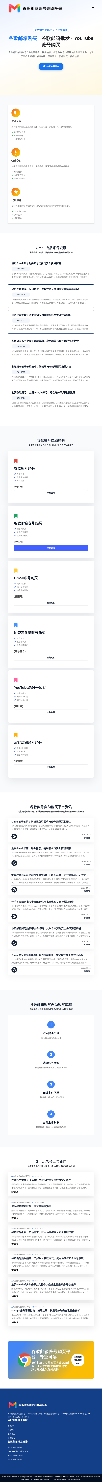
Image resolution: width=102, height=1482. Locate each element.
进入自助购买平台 (51, 66)
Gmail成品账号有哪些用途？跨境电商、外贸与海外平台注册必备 (47, 955)
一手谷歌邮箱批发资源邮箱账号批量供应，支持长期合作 (42, 901)
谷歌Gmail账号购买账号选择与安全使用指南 (36, 263)
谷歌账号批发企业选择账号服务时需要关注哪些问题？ (41, 1180)
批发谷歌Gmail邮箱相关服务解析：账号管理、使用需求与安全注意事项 (49, 875)
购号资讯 (11, 1438)
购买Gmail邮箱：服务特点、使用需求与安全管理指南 (41, 848)
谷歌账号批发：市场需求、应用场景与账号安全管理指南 (42, 1232)
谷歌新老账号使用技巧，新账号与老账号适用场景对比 (41, 366)
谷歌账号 (11, 1426)
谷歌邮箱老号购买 (15, 1459)
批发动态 (11, 1434)
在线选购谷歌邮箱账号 (78, 1360)
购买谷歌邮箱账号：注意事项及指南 (31, 1206)
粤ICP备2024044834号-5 (40, 1479)
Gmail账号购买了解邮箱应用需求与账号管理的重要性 (41, 821)
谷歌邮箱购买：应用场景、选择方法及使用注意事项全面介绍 (45, 289)
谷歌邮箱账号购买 (15, 1447)
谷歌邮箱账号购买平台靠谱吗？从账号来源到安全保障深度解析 (46, 928)
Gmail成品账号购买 (15, 1455)
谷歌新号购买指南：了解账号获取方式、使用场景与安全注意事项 (47, 1258)
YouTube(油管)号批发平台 (18, 1451)
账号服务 (11, 1430)
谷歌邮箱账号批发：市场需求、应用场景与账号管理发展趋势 (45, 340)
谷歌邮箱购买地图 (59, 1479)
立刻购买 (51, 493)
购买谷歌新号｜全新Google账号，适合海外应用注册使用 (43, 392)
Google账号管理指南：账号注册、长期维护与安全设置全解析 (45, 1310)
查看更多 (87, 838)
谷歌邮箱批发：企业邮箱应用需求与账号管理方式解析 (41, 315)
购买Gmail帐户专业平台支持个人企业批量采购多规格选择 (43, 1284)
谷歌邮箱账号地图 (74, 1479)
